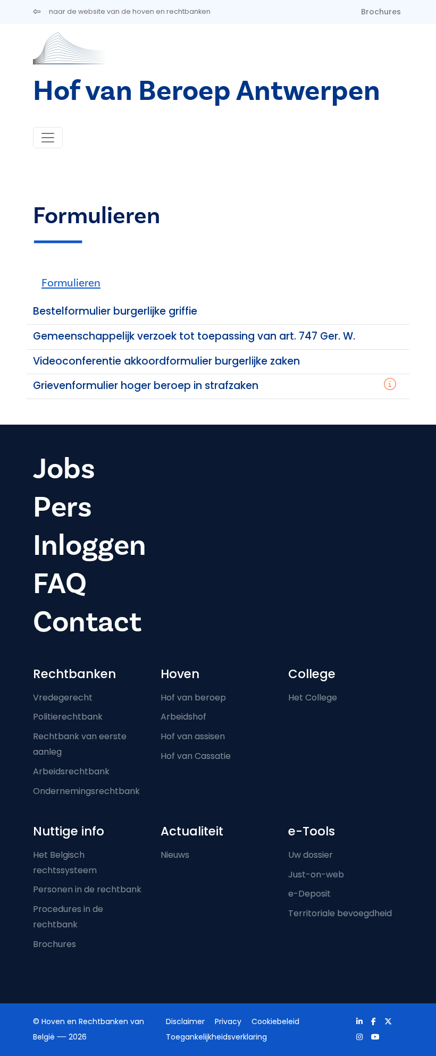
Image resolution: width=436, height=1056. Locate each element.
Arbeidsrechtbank (71, 771)
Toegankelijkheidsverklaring (216, 1037)
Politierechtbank (68, 717)
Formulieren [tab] (70, 283)
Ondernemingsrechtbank (86, 791)
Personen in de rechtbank (87, 889)
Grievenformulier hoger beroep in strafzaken (145, 385)
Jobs (64, 469)
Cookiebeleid (275, 1021)
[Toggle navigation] (48, 137)
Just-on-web (316, 874)
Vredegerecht (63, 697)
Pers (62, 507)
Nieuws (175, 855)
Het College (312, 697)
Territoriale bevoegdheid (340, 913)
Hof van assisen (193, 736)
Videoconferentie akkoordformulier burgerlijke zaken (166, 361)
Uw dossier (310, 855)
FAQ (60, 584)
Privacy (228, 1021)
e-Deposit (309, 894)
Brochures (381, 11)
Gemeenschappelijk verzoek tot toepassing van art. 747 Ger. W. (194, 336)
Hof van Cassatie (196, 756)
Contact (87, 622)
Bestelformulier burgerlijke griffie (115, 311)
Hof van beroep (193, 697)
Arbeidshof (183, 717)
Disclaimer (185, 1021)
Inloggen (89, 545)
